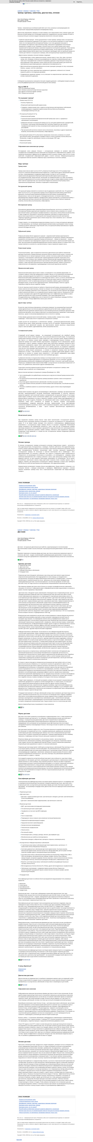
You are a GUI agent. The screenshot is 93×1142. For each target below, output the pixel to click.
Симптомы (33, 10)
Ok (74, 1)
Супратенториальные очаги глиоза (28, 487)
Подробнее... (80, 1)
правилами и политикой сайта (32, 514)
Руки (38, 10)
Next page (19, 1139)
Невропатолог (22, 969)
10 (32, 436)
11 (35, 436)
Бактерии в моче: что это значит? (28, 493)
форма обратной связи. (38, 517)
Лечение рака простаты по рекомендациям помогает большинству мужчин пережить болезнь (44, 496)
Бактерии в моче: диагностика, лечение (29, 491)
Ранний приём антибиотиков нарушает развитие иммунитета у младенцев (39, 494)
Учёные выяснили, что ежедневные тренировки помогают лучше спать (38, 498)
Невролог (21, 970)
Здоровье (26, 10)
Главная (20, 10)
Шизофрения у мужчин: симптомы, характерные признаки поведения (37, 489)
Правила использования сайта (27, 485)
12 (26, 984)
